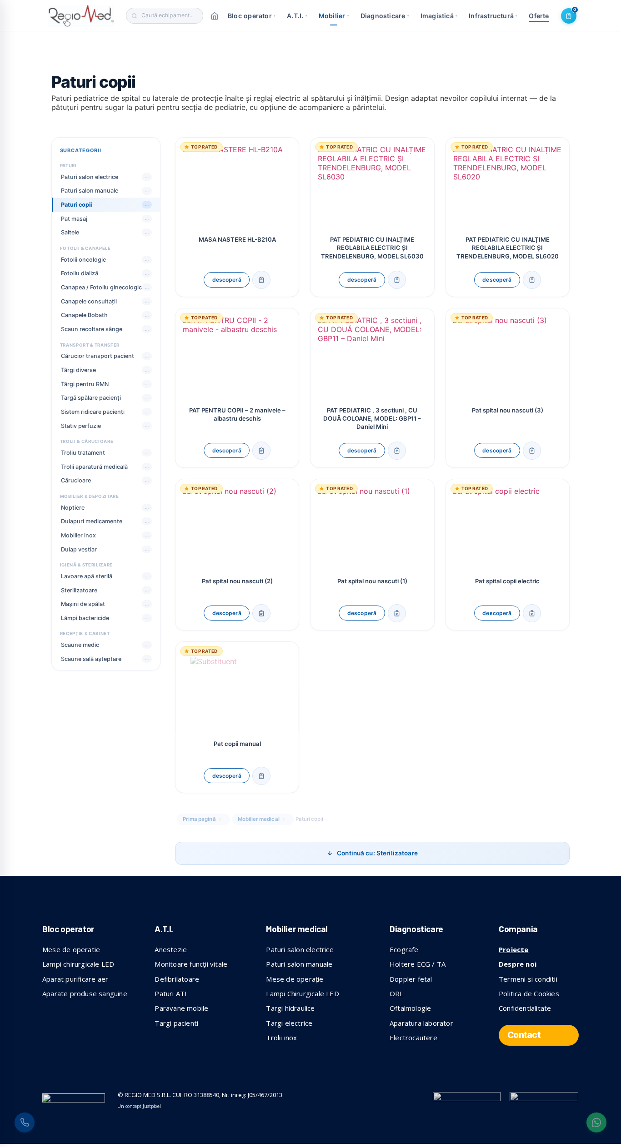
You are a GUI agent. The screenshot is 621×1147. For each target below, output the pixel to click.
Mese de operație (294, 978)
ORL (397, 993)
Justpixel (152, 1106)
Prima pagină (199, 819)
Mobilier (334, 16)
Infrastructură (493, 16)
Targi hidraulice (290, 1008)
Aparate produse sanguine (84, 993)
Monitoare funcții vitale (191, 963)
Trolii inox (281, 1037)
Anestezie (171, 949)
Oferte (539, 16)
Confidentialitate (525, 1008)
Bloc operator (251, 16)
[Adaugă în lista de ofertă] (261, 280)
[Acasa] (214, 15)
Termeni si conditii (528, 978)
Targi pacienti (176, 1023)
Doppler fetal (411, 978)
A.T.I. (297, 16)
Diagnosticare (385, 16)
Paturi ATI (171, 993)
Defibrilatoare (177, 978)
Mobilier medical (259, 819)
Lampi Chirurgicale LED (302, 993)
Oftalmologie (410, 1008)
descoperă (226, 279)
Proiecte (514, 949)
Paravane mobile (181, 1008)
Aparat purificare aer (75, 978)
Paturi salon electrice (299, 949)
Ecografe (404, 949)
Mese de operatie (71, 949)
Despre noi (517, 963)
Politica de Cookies (529, 993)
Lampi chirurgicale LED (78, 963)
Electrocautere (413, 1037)
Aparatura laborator (421, 1023)
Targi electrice (289, 1023)
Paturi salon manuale (299, 963)
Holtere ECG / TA (418, 963)
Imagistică (439, 16)
